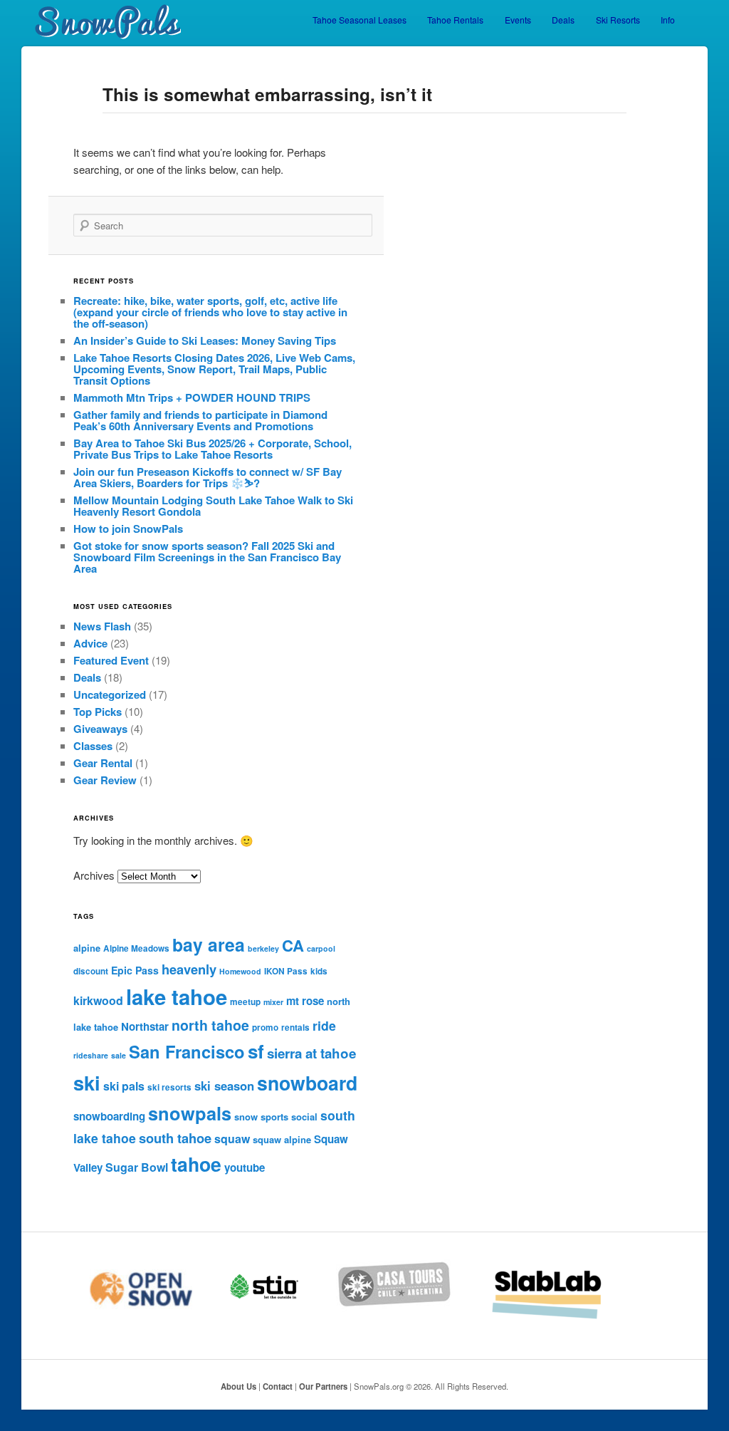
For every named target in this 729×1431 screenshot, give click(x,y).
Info (668, 20)
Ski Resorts (618, 20)
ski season (224, 1085)
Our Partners (323, 1386)
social (304, 1116)
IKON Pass (286, 971)
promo (265, 1027)
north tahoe (210, 1025)
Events (518, 20)
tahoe (196, 1163)
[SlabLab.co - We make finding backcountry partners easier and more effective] (565, 1317)
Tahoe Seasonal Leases (360, 20)
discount (90, 971)
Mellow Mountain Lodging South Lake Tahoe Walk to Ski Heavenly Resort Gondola (213, 505)
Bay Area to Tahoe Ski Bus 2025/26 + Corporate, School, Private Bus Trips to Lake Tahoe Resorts (212, 448)
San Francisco (187, 1051)
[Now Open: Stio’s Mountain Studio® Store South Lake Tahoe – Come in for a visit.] (282, 1317)
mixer (273, 1002)
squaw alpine (282, 1139)
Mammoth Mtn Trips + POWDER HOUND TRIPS (191, 397)
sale (118, 1055)
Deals (563, 20)
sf (256, 1051)
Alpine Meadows (136, 948)
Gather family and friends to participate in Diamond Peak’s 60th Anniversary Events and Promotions (200, 420)
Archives (94, 875)
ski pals (124, 1086)
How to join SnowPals (128, 528)
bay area (208, 944)
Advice (90, 643)
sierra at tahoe (311, 1053)
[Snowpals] (101, 22)
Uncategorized (109, 694)
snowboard (307, 1082)
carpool (321, 948)
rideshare (90, 1055)
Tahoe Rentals (455, 20)
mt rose (305, 1001)
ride (324, 1025)
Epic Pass (135, 970)
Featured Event (111, 660)
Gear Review (105, 780)
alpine (86, 947)
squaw (232, 1138)
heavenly (189, 969)
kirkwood (98, 1000)
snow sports (261, 1116)
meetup (245, 1002)
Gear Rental (102, 763)
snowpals (189, 1113)
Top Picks (97, 711)
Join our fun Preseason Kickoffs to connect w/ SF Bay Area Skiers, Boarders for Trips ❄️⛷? (207, 477)
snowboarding (109, 1116)
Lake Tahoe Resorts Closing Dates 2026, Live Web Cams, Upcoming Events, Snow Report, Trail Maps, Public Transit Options (214, 369)
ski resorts (169, 1087)
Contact (278, 1386)
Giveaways (100, 729)
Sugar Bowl (136, 1167)
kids (318, 971)
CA (293, 945)
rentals (295, 1027)
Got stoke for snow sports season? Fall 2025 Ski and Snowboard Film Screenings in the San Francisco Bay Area (207, 557)
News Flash (102, 626)
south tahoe (175, 1138)
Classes (92, 746)
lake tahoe (176, 996)
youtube (244, 1167)
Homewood (240, 971)
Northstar (145, 1026)
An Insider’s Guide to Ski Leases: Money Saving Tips (204, 340)
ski (86, 1082)
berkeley (263, 948)
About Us (238, 1386)
